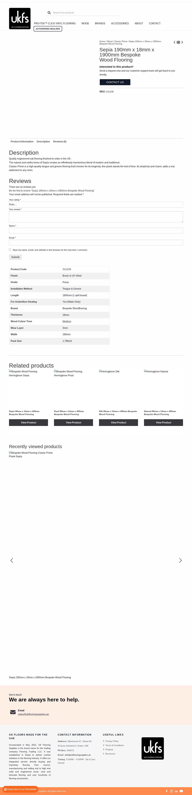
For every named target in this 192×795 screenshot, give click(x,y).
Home (102, 41)
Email (12, 238)
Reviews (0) (59, 141)
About (139, 23)
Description (43, 141)
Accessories (120, 23)
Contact (155, 23)
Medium (67, 321)
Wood (85, 23)
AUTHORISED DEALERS (48, 29)
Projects (109, 749)
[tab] (43, 141)
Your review (15, 209)
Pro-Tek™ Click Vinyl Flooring (55, 23)
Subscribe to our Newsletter (22, 789)
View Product (28, 422)
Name (12, 226)
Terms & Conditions (114, 745)
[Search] (49, 12)
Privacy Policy (111, 741)
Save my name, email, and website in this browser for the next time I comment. (50, 250)
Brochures (110, 753)
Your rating (15, 200)
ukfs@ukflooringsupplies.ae (78, 755)
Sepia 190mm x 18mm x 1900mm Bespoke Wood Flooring (40, 677)
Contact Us (115, 82)
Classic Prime (120, 41)
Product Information (22, 141)
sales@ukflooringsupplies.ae (33, 714)
